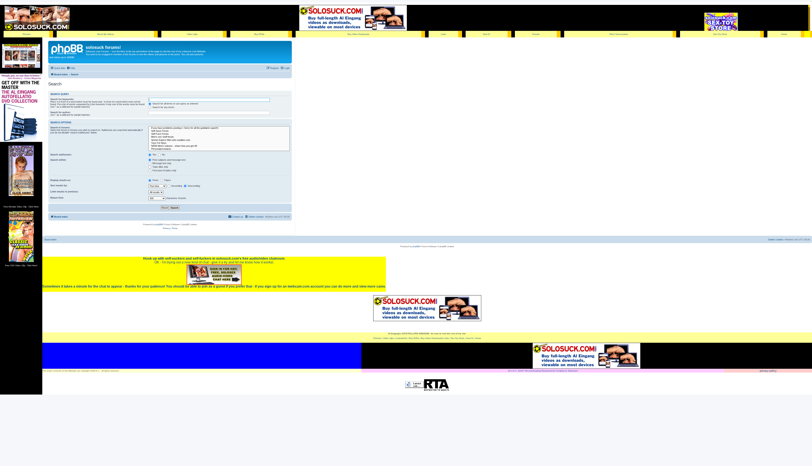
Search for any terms (163, 107)
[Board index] (67, 48)
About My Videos (105, 34)
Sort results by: (58, 185)
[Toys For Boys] (219, 143)
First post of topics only (164, 170)
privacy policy (768, 370)
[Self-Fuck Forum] (219, 134)
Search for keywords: (62, 99)
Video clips (192, 34)
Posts (155, 180)
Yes (154, 154)
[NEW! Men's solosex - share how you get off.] (219, 146)
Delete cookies (775, 239)
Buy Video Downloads (358, 34)
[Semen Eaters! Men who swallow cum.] (219, 140)
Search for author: (60, 112)
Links (443, 34)
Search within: (58, 160)
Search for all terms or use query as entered (175, 103)
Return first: (57, 197)
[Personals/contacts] (219, 149)
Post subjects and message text (168, 160)
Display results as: (60, 180)
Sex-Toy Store (720, 34)
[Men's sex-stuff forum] (219, 137)
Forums (535, 34)
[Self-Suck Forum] (219, 131)
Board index (50, 239)
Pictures (26, 34)
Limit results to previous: (64, 191)
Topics (167, 180)
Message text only (161, 163)
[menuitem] (71, 68)
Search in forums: (60, 127)
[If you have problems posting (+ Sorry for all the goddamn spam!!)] (219, 128)
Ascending (176, 186)
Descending (193, 186)
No (163, 154)
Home (784, 34)
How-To (486, 34)
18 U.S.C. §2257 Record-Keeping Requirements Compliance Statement (543, 371)
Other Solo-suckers (618, 34)
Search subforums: (61, 154)
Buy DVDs (259, 34)
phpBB (158, 224)
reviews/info (401, 338)
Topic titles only (160, 167)
